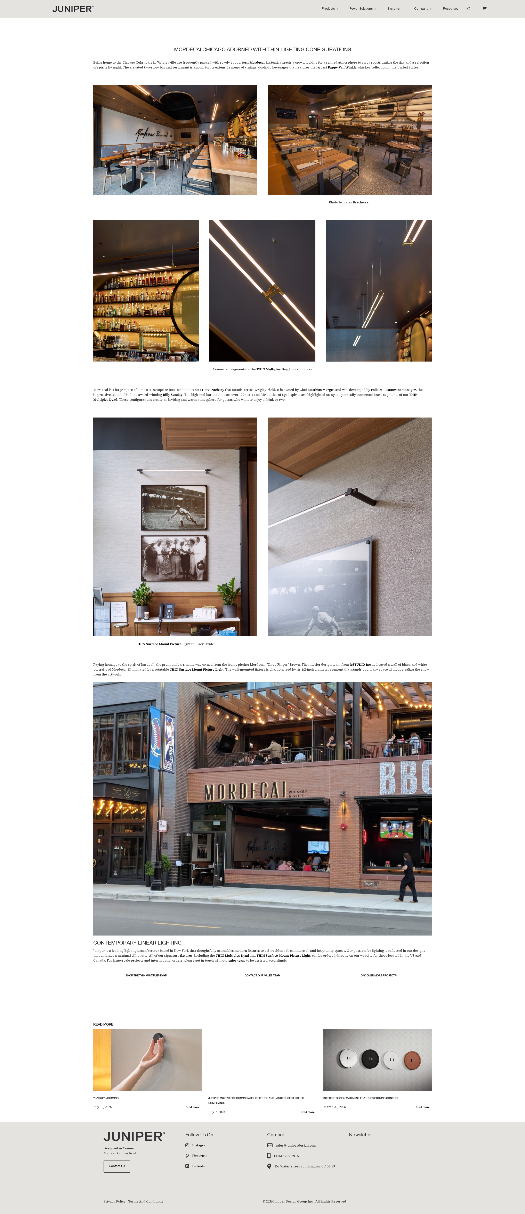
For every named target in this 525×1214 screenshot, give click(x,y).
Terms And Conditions (145, 1201)
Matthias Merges (321, 389)
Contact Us (117, 1166)
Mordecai (257, 62)
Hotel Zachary (213, 389)
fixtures (186, 955)
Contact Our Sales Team (262, 975)
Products (328, 8)
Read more (193, 1107)
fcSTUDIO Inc (360, 664)
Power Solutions (361, 8)
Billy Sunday (173, 394)
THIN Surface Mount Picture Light (164, 644)
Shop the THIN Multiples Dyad (146, 975)
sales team (236, 960)
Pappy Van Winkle (342, 67)
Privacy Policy (115, 1201)
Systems (393, 8)
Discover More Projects (379, 975)
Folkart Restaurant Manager (393, 389)
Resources (450, 8)
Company (421, 8)
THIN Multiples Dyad (273, 369)
